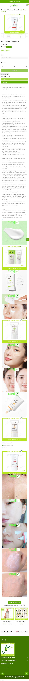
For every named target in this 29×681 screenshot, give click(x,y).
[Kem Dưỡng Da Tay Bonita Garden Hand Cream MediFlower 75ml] (21, 614)
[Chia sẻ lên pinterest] (8, 76)
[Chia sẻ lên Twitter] (7, 76)
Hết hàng (14, 70)
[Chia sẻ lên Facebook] (5, 76)
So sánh (2, 680)
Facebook (5, 668)
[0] (27, 5)
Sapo (17, 677)
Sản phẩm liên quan (14, 602)
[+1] (9, 76)
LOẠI (2, 55)
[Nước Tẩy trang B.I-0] (7, 614)
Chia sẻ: (3, 76)
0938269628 (17, 1)
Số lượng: (3, 62)
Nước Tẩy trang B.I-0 (7, 621)
